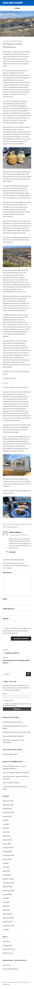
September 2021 (8, 855)
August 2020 (7, 894)
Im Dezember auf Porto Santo (12, 722)
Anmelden (6, 941)
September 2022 (8, 812)
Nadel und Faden (14, 783)
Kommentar (7, 572)
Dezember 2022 (8, 801)
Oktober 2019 (7, 922)
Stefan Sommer (8, 776)
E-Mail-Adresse (9, 609)
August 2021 (7, 859)
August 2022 (7, 816)
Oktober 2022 (7, 809)
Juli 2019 (6, 929)
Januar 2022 (7, 844)
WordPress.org (8, 953)
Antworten (12, 552)
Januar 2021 (7, 875)
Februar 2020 (7, 914)
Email (4, 693)
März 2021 (6, 871)
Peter (19, 41)
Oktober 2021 (7, 851)
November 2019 (8, 918)
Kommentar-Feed (9, 949)
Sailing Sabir (13, 2)
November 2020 (8, 883)
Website (6, 618)
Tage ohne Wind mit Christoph (13, 736)
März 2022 (6, 836)
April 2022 (6, 832)
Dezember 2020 (8, 879)
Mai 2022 (6, 828)
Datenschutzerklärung (10, 969)
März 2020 (6, 910)
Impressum (6, 965)
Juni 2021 (6, 867)
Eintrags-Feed (7, 945)
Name (5, 599)
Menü (18, 8)
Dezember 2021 (8, 847)
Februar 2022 (7, 840)
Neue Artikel (9, 700)
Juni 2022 (6, 824)
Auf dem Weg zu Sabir (10, 754)
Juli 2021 (6, 863)
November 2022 (8, 805)
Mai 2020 (6, 906)
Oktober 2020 (7, 887)
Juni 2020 (6, 902)
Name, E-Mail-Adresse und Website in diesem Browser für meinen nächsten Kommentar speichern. (17, 631)
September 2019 (8, 926)
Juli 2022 (6, 820)
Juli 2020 (6, 898)
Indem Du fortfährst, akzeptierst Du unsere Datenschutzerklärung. (17, 704)
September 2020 (8, 890)
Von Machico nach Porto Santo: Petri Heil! (16, 732)
